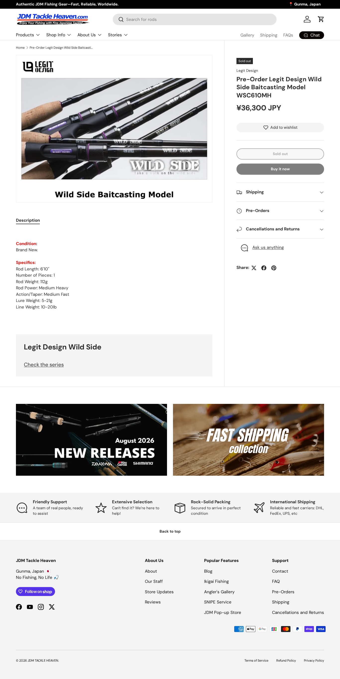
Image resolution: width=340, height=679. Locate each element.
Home (20, 47)
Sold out (280, 153)
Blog (208, 571)
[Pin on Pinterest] (274, 268)
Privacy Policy (314, 660)
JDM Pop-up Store (222, 612)
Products (25, 35)
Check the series (44, 364)
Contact (280, 571)
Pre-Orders (283, 591)
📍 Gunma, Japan (304, 4)
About (151, 571)
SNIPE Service (217, 602)
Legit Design (247, 70)
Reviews (153, 602)
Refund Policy (286, 660)
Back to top (170, 531)
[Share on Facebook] (264, 268)
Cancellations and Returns (298, 612)
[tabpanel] (114, 270)
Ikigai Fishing (216, 581)
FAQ (276, 581)
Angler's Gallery (219, 591)
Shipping (268, 35)
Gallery (247, 35)
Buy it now (280, 169)
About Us (86, 35)
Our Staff (154, 581)
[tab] (28, 220)
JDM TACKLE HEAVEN (43, 660)
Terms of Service (256, 660)
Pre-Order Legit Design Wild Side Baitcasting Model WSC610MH (61, 47)
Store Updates (159, 591)
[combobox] (195, 19)
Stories (115, 35)
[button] (321, 19)
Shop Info (55, 35)
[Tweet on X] (254, 268)
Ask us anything (268, 247)
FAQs (288, 35)
